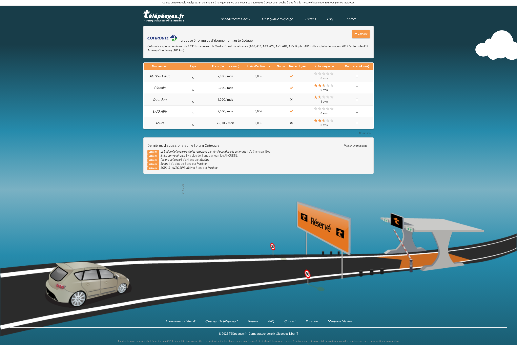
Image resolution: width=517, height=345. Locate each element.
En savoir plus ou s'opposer (339, 2)
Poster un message (355, 145)
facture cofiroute (171, 159)
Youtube (311, 321)
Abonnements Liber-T (235, 19)
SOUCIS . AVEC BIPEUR (175, 167)
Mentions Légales (340, 321)
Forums (310, 19)
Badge (164, 163)
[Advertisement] (258, 189)
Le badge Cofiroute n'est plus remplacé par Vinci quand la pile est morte (203, 151)
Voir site (362, 34)
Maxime (204, 159)
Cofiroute (212, 145)
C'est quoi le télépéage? (278, 19)
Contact (350, 19)
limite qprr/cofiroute (173, 155)
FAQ (330, 19)
